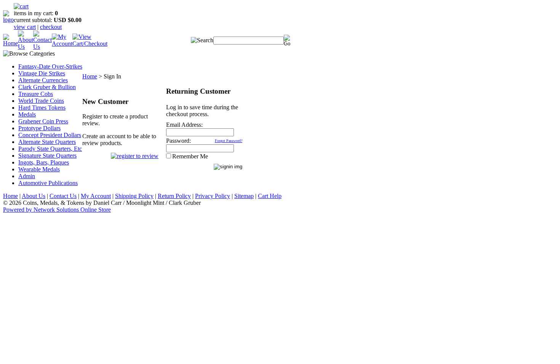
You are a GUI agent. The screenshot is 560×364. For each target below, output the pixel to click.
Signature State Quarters (47, 155)
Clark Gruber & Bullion (47, 87)
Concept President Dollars (49, 135)
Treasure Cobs (35, 94)
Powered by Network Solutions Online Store (57, 209)
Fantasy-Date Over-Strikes (50, 66)
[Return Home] (8, 19)
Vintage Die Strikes (41, 73)
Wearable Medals (39, 169)
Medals (27, 114)
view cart (25, 27)
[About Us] (25, 46)
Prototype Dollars (39, 128)
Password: (178, 140)
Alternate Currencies (43, 80)
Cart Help (270, 196)
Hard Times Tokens (42, 107)
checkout (51, 27)
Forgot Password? (228, 141)
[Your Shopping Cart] (21, 6)
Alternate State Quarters (47, 142)
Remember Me (190, 156)
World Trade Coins (41, 100)
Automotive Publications (48, 183)
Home (89, 76)
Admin (26, 176)
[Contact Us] (42, 46)
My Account (96, 196)
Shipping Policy (134, 196)
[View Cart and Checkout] (89, 43)
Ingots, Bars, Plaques (43, 162)
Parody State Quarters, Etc (50, 148)
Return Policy (174, 196)
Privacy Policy (212, 196)
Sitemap (244, 196)
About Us (33, 196)
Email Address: (184, 124)
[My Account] (62, 43)
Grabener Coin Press (43, 121)
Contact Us (63, 196)
